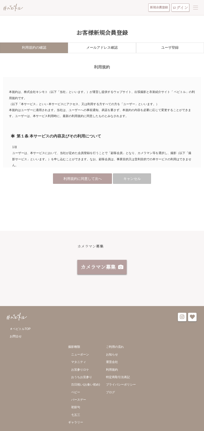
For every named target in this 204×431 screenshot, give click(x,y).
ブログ (110, 392)
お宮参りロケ (80, 369)
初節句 (75, 407)
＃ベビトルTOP (20, 329)
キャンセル (132, 179)
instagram (182, 317)
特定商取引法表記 (118, 377)
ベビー (75, 392)
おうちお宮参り (81, 377)
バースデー (78, 399)
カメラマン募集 (98, 266)
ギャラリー (75, 422)
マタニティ (78, 362)
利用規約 (112, 369)
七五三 (75, 415)
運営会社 (112, 362)
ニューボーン (80, 354)
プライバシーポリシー (121, 384)
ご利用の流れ (115, 347)
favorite (192, 317)
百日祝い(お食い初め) (85, 384)
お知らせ (112, 354)
